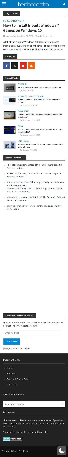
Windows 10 (17, 21)
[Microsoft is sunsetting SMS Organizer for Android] (9, 87)
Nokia (25, 141)
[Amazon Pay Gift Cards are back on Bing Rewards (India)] (9, 99)
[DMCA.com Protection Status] (12, 438)
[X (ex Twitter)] (14, 65)
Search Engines (36, 96)
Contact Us (12, 384)
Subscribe (11, 341)
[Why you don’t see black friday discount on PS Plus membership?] (9, 129)
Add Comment (45, 36)
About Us (11, 373)
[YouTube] (23, 65)
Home (10, 367)
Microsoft (23, 96)
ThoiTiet (11, 164)
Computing (23, 111)
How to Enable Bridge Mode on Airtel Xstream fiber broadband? (40, 115)
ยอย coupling (13, 197)
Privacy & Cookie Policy (18, 379)
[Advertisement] (27, 261)
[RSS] (31, 65)
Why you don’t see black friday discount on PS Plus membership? (40, 130)
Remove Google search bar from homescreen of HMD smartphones (41, 145)
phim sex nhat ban (16, 205)
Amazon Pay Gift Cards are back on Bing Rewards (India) (39, 100)
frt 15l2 (10, 173)
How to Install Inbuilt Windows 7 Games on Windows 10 (31, 28)
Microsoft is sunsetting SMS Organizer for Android (39, 87)
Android (22, 84)
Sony (20, 126)
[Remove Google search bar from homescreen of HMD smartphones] (9, 144)
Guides (6, 21)
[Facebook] (6, 65)
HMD (20, 141)
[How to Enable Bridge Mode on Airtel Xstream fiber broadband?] (9, 114)
